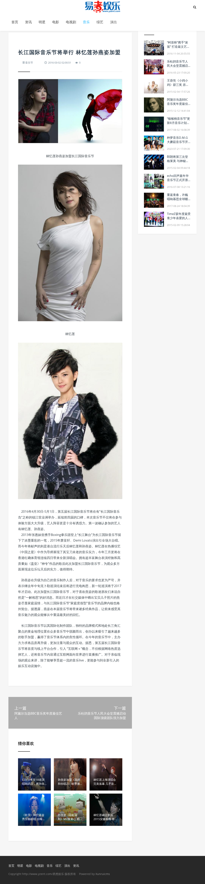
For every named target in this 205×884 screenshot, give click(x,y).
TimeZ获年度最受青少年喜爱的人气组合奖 (179, 218)
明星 (42, 22)
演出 (113, 22)
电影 (55, 22)
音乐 (86, 22)
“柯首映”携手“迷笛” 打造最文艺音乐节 (178, 46)
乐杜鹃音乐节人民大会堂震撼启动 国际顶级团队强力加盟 (178, 67)
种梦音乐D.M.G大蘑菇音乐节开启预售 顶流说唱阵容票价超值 (178, 144)
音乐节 (29, 62)
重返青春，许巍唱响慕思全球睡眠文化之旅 (177, 199)
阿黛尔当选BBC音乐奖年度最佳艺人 (177, 103)
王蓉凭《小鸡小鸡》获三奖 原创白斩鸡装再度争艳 (178, 86)
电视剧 (71, 22)
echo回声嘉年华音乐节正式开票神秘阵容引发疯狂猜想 (178, 182)
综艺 (99, 22)
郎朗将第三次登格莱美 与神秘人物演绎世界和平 (178, 161)
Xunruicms (102, 874)
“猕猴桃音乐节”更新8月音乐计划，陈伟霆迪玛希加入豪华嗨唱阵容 (178, 124)
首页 (14, 22)
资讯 (28, 22)
